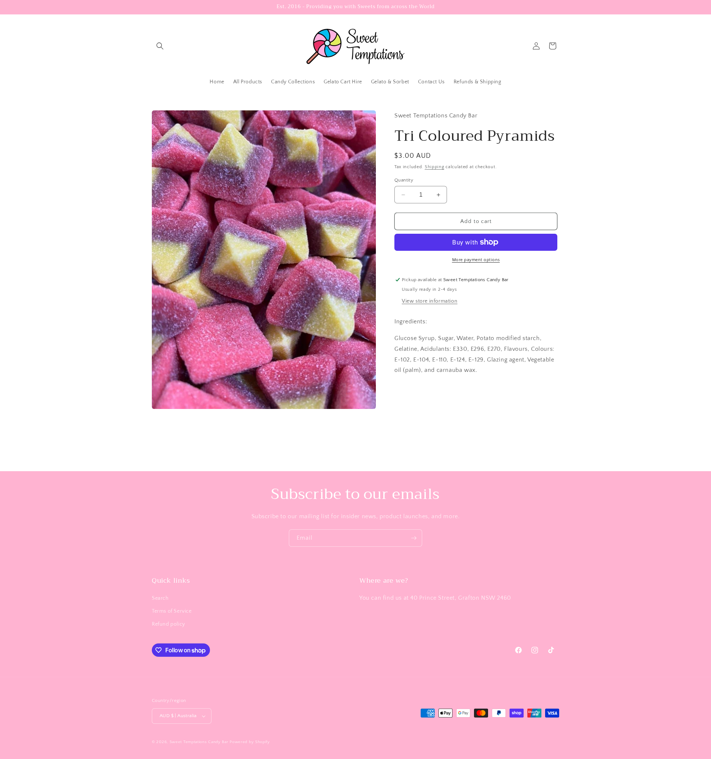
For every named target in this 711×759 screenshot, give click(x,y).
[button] (160, 46)
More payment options (476, 259)
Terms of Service (172, 611)
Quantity (403, 180)
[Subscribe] (413, 538)
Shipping (434, 166)
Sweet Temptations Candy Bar (199, 742)
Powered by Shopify (250, 742)
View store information (429, 301)
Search (160, 598)
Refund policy (168, 624)
